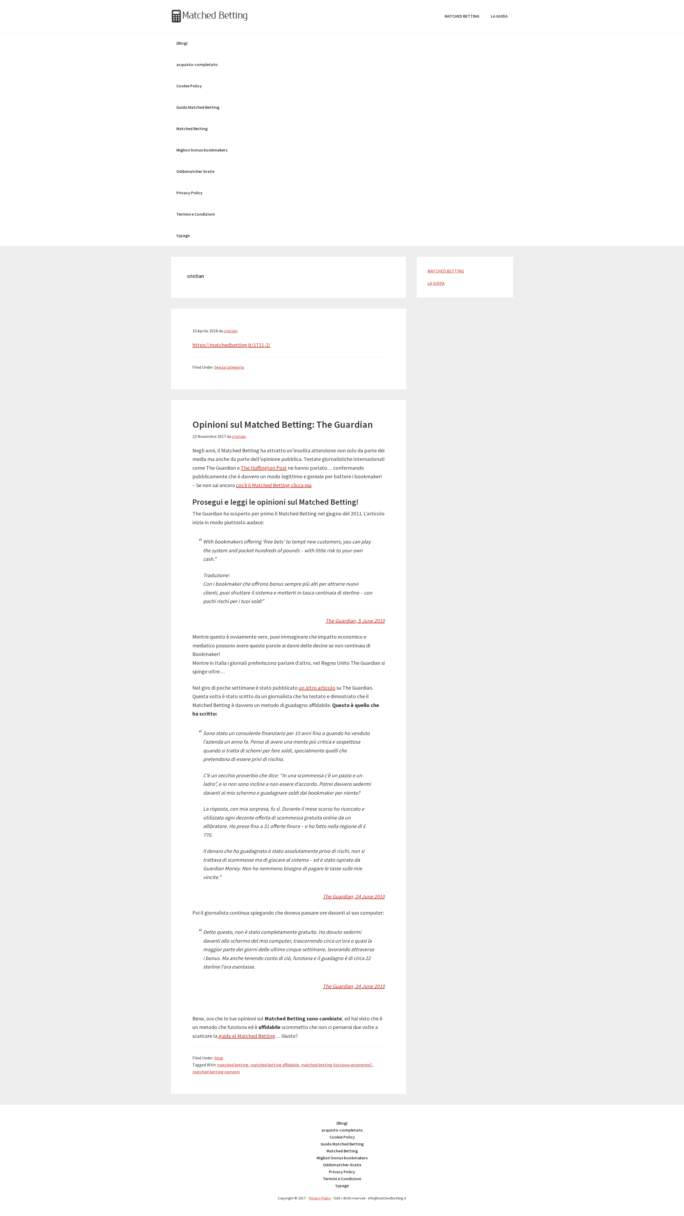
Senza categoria (229, 367)
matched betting (232, 1064)
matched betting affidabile (274, 1064)
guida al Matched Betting (246, 1035)
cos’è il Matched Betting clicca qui (273, 485)
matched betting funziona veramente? (336, 1064)
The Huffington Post (264, 467)
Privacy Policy (320, 1198)
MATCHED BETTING (446, 271)
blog (219, 1057)
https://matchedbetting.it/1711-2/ (231, 344)
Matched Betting (211, 16)
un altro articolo (317, 687)
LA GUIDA (436, 283)
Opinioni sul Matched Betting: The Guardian (282, 424)
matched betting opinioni (216, 1071)
